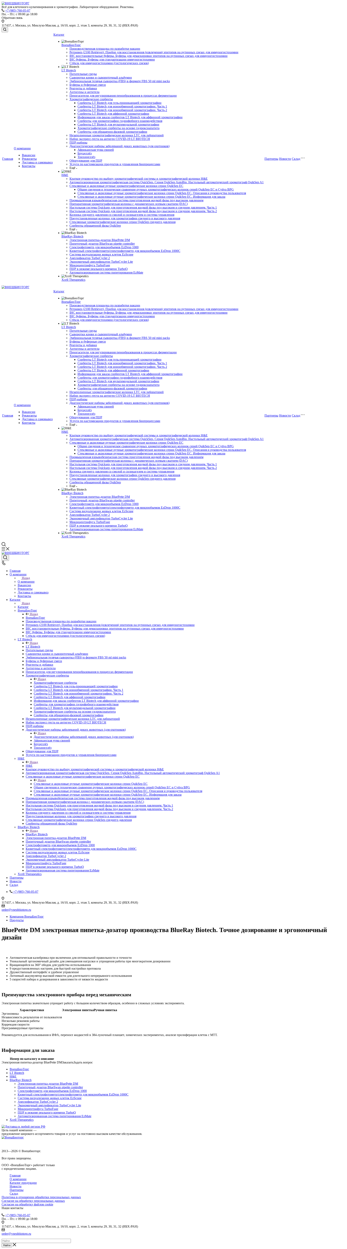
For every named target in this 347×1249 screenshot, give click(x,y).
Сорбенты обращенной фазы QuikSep (95, 225)
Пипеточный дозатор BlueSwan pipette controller (102, 243)
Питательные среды (83, 74)
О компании (22, 148)
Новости (285, 158)
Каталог (58, 34)
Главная (7, 158)
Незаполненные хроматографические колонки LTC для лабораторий (116, 135)
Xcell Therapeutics (73, 279)
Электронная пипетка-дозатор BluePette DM (99, 240)
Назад (26, 578)
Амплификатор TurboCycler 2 (89, 258)
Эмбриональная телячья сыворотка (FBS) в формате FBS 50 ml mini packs (119, 81)
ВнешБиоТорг (71, 45)
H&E (64, 175)
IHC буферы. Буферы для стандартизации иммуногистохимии (112, 59)
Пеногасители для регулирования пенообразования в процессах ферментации (123, 95)
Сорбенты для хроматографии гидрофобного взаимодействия (120, 121)
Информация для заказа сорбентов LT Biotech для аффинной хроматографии (130, 117)
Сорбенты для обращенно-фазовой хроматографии (112, 131)
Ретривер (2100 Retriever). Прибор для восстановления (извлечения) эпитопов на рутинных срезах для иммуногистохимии (153, 52)
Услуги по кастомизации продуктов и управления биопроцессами (114, 164)
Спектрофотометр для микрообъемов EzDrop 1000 (104, 247)
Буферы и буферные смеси (87, 84)
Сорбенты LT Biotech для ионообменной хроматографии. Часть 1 (122, 106)
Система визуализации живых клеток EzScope (101, 254)
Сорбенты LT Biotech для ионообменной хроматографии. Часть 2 (122, 110)
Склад (296, 158)
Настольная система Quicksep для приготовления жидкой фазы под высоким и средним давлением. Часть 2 (143, 211)
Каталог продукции (23, 1182)
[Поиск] (5, 29)
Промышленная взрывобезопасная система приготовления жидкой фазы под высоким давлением (136, 200)
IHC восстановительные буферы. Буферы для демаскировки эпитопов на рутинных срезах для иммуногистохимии (148, 56)
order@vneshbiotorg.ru (16, 909)
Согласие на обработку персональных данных (33, 1200)
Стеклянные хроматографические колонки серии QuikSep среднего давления (122, 222)
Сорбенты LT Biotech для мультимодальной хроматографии (118, 124)
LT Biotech (68, 70)
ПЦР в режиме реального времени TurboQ (98, 269)
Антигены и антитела (84, 92)
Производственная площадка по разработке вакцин (104, 48)
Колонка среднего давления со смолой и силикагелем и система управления (121, 214)
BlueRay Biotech (72, 236)
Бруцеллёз (85, 153)
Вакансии (28, 155)
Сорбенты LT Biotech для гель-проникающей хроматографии (119, 103)
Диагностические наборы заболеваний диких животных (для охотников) (119, 146)
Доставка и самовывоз (37, 162)
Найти (6, 1245)
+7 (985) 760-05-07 (17, 10)
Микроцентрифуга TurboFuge (89, 265)
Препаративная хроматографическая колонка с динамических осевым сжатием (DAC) (128, 204)
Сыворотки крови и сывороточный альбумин (100, 77)
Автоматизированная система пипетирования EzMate (106, 272)
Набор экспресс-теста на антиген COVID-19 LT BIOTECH (109, 139)
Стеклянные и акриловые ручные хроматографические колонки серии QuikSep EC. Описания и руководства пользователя (162, 193)
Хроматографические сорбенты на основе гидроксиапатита (118, 128)
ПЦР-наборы (78, 142)
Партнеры (271, 158)
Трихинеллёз (86, 157)
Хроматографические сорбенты (91, 99)
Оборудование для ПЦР (85, 160)
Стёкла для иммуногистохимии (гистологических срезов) (109, 63)
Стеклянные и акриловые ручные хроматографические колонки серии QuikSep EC (126, 186)
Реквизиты (29, 158)
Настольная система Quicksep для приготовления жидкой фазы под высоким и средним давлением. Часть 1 (143, 207)
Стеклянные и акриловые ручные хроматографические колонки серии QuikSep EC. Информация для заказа (151, 196)
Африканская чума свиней (96, 149)
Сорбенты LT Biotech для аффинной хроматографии (113, 113)
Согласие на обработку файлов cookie (27, 1204)
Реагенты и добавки (83, 88)
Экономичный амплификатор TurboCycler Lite (101, 261)
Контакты (28, 166)
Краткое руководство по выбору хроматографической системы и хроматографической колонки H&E (138, 178)
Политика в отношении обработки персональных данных (41, 1197)
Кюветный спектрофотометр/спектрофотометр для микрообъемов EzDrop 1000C (124, 251)
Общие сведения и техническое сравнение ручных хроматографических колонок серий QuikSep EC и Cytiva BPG (156, 189)
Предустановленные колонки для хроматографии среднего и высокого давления (124, 218)
